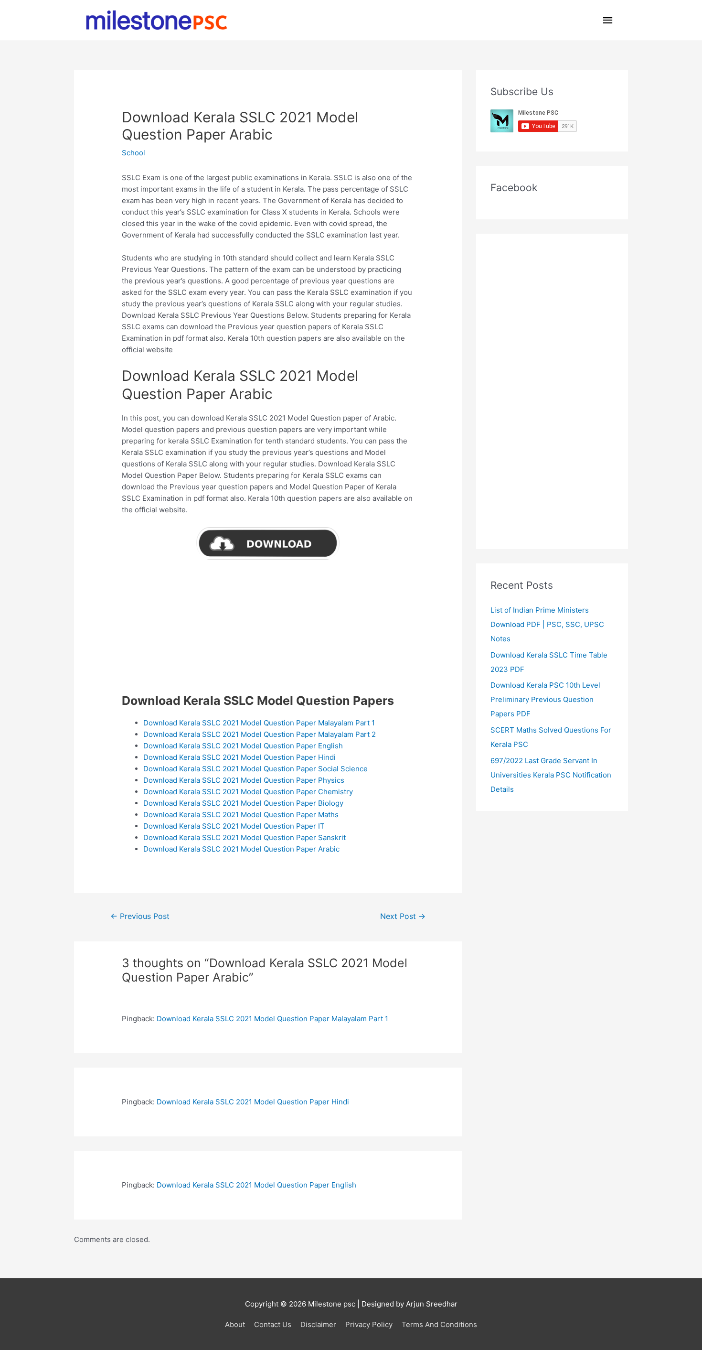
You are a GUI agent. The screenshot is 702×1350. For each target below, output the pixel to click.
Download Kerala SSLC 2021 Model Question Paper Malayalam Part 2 (259, 734)
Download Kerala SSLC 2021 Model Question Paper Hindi (239, 757)
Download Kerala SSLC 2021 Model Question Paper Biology (243, 803)
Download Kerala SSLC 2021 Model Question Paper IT (234, 826)
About (235, 1324)
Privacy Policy (369, 1324)
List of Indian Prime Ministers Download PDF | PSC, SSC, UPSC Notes (547, 624)
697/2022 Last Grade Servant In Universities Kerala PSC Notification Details (550, 775)
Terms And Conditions (439, 1324)
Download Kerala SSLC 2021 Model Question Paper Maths (241, 814)
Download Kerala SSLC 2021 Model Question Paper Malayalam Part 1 (259, 722)
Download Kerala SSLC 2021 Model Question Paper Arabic (241, 848)
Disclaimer (318, 1324)
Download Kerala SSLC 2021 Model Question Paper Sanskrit (244, 837)
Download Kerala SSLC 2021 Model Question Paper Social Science (255, 768)
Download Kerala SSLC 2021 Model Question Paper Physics (243, 780)
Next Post (402, 916)
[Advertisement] (268, 626)
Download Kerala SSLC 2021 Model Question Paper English (243, 745)
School (133, 152)
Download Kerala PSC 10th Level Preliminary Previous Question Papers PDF (545, 699)
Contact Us (272, 1324)
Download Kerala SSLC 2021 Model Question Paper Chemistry (248, 791)
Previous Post (140, 916)
